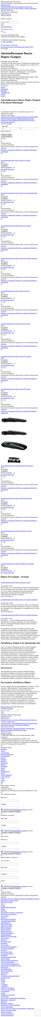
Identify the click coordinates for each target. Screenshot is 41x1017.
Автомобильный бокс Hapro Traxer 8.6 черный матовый (19, 258)
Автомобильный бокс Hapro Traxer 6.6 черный (16, 226)
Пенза (3, 768)
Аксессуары (5, 122)
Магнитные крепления (8, 919)
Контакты (33, 8)
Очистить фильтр (7, 136)
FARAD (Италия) (16, 117)
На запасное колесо (7, 953)
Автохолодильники (7, 1015)
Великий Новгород (19, 728)
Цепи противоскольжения (9, 960)
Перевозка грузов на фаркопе (10, 1005)
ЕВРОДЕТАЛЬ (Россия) (27, 120)
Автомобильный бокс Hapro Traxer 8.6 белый (15, 389)
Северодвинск (5, 776)
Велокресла (4, 967)
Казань (24, 730)
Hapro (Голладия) (28, 117)
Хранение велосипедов (8, 957)
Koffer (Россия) (12, 118)
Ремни (3, 979)
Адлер (3, 751)
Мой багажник (5, 5)
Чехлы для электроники (8, 1010)
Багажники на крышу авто (9, 900)
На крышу (4, 943)
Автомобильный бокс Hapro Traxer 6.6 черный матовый (19, 193)
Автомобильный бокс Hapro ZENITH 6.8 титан (16, 531)
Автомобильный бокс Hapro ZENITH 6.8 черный (17, 466)
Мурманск (9, 728)
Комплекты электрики (8, 1000)
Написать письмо (6, 733)
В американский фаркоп (9, 947)
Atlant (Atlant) (5, 959)
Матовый (4, 91)
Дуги (2, 904)
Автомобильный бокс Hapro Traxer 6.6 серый (15, 160)
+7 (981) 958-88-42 (7, 42)
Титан (3, 96)
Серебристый (5, 92)
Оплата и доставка (13, 8)
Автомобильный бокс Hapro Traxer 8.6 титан (15, 291)
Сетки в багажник (7, 1007)
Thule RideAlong (6, 969)
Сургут (3, 780)
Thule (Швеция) (13, 120)
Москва (3, 728)
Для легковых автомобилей (10, 964)
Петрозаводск (5, 771)
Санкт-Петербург (6, 775)
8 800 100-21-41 (6, 14)
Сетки (3, 983)
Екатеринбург (17, 730)
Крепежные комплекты (8, 907)
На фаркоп (4, 955)
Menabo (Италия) (23, 118)
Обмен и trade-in (24, 8)
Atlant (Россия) (6, 117)
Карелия (3, 759)
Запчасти (12, 122)
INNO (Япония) (6, 928)
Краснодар (4, 730)
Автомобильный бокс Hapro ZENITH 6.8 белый (16, 498)
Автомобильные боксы (19, 723)
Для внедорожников (7, 962)
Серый (3, 94)
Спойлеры (4, 984)
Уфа (2, 782)
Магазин (4, 8)
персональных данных (19, 809)
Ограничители (5, 977)
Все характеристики (7, 169)
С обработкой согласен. (18, 809)
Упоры (3, 905)
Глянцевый (4, 89)
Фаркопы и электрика (8, 995)
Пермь (3, 770)
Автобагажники (6, 723)
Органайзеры (5, 991)
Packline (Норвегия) (7, 933)
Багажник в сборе (6, 902)
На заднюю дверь (6, 952)
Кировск (3, 761)
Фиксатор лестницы (7, 988)
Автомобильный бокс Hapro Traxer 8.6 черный (16, 356)
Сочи (2, 778)
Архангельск (30, 728)
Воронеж (4, 749)
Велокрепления (32, 723)
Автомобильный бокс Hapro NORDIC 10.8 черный (17, 564)
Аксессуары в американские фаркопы (13, 998)
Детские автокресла (7, 1013)
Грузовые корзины (7, 971)
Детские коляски (6, 1012)
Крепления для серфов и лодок (11, 965)
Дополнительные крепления (10, 976)
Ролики (3, 981)
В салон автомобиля (7, 948)
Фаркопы (26, 725)
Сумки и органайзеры (8, 989)
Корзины (4, 974)
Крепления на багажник (8, 914)
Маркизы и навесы (7, 1003)
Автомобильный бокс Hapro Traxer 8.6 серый (15, 324)
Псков (10, 730)
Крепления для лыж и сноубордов (12, 725)
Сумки (3, 993)
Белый (3, 87)
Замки (3, 909)
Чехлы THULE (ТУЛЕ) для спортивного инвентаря (17, 1008)
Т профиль (4, 986)
